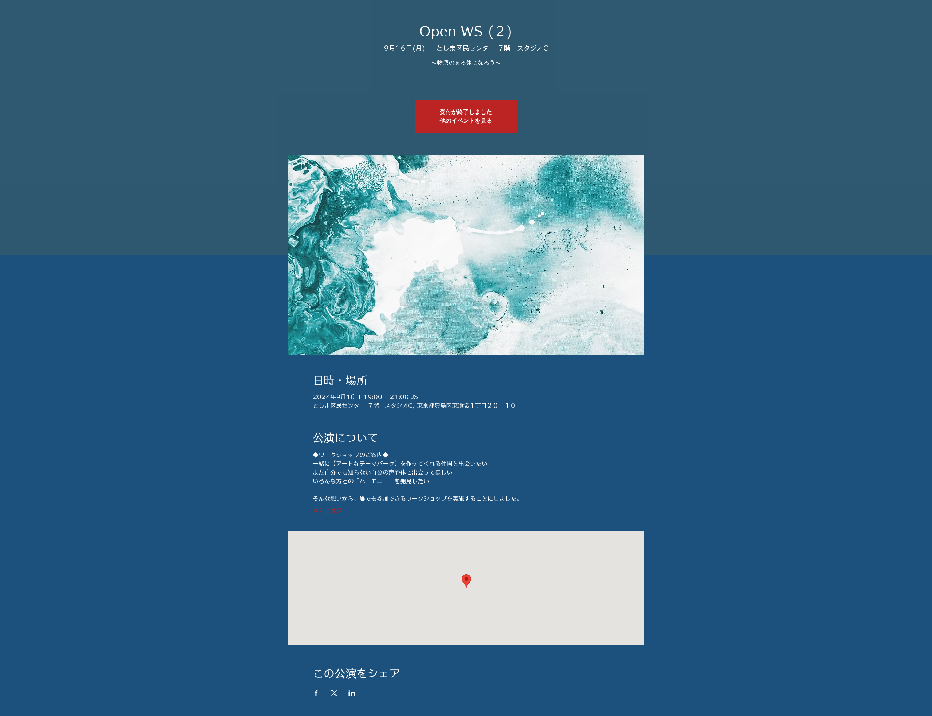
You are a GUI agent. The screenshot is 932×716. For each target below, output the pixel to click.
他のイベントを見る (466, 120)
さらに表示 (327, 511)
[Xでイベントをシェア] (334, 693)
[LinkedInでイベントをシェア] (351, 693)
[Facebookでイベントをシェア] (316, 693)
